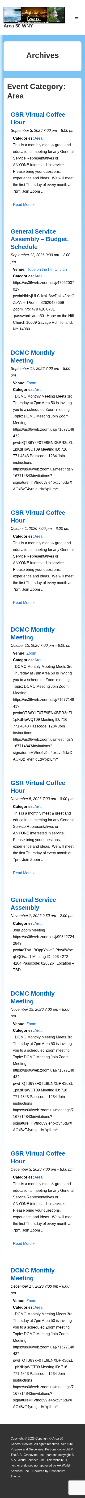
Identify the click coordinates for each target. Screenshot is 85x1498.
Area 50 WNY (18, 25)
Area (38, 138)
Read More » (24, 205)
